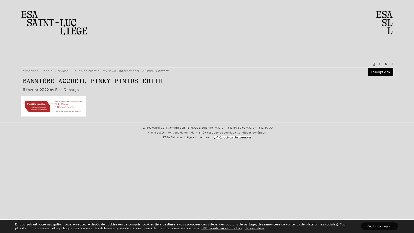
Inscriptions (380, 72)
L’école (46, 71)
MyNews (109, 71)
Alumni (147, 71)
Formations (29, 71)
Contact (162, 71)
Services (62, 71)
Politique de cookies (220, 132)
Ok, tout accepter (379, 226)
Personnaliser (255, 228)
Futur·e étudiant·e (86, 71)
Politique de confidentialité (186, 132)
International (129, 71)
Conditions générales (251, 132)
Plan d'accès (156, 132)
